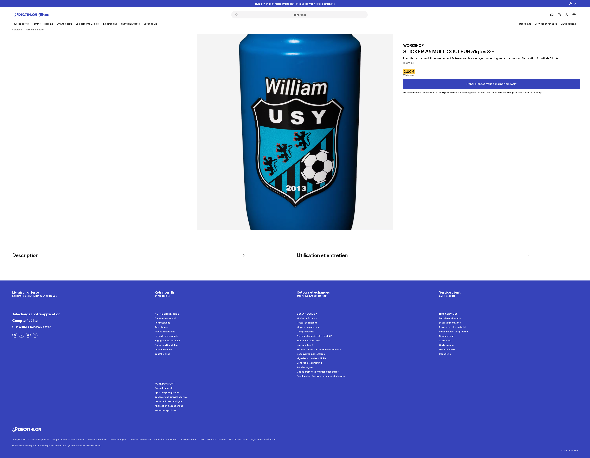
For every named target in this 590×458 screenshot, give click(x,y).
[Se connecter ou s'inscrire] (566, 14)
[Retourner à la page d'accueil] (31, 15)
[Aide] (559, 14)
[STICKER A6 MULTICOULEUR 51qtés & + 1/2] (295, 132)
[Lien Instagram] (35, 335)
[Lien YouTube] (28, 335)
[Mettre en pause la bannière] (570, 3)
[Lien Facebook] (14, 335)
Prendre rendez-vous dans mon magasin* (492, 83)
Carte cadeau (568, 23)
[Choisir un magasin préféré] (552, 14)
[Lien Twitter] (21, 335)
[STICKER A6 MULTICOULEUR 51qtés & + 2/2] (98, 132)
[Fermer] (575, 3)
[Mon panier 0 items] (574, 14)
